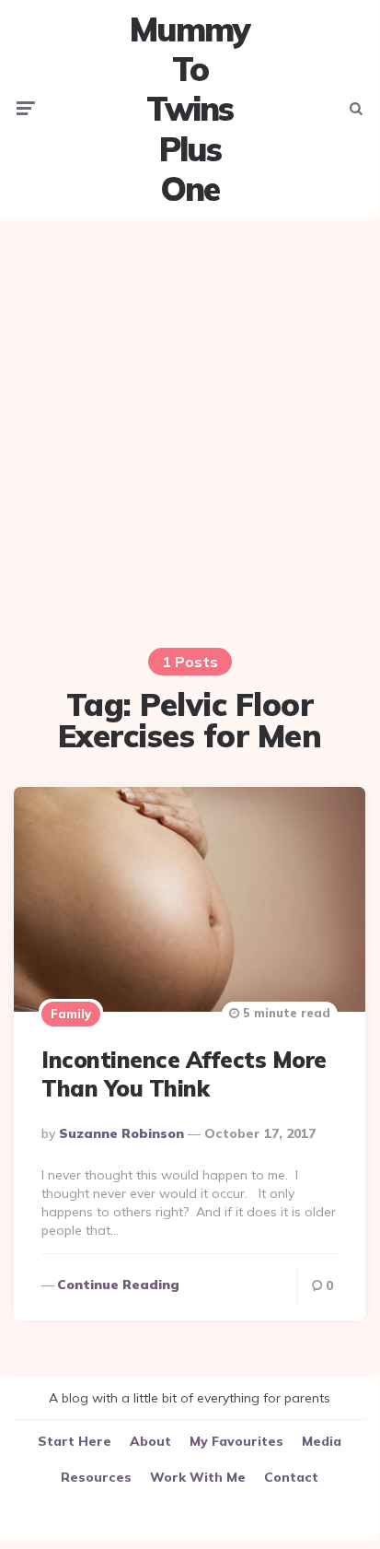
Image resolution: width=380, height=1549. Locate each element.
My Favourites (236, 1441)
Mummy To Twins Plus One (189, 108)
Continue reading (118, 1284)
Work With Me (198, 1477)
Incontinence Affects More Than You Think (184, 1074)
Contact (291, 1477)
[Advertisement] (189, 421)
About (150, 1441)
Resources (96, 1477)
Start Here (74, 1441)
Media (321, 1441)
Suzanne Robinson (121, 1133)
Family (71, 1013)
